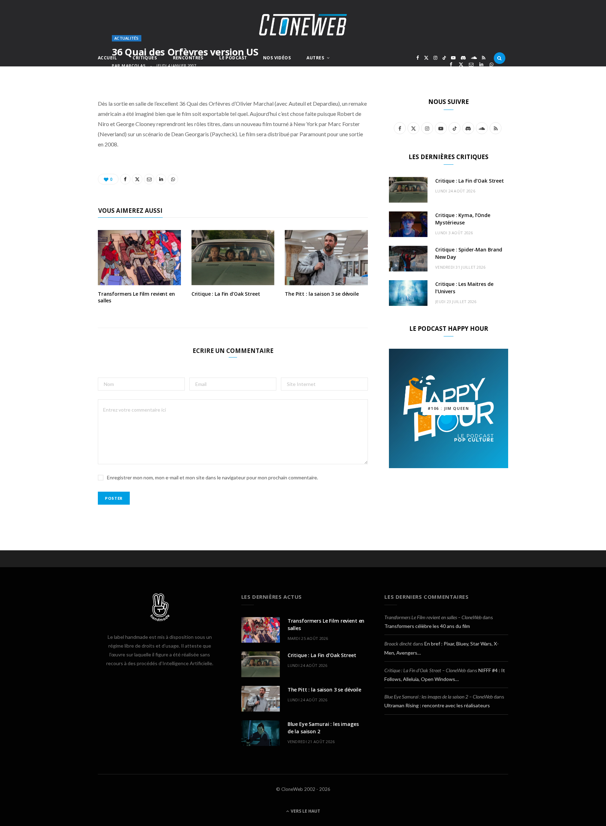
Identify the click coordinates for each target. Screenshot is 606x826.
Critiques (145, 58)
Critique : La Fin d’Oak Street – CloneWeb (425, 670)
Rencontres (188, 58)
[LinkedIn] (481, 64)
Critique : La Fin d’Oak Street (225, 293)
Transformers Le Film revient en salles (136, 297)
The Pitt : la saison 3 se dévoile (321, 293)
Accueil (107, 58)
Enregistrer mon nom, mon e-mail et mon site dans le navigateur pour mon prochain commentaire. (212, 477)
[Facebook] (450, 64)
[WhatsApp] (491, 64)
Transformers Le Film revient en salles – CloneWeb (433, 617)
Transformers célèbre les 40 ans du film (427, 626)
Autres (315, 58)
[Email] (471, 64)
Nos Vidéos (277, 58)
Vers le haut (305, 811)
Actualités (126, 38)
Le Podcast (233, 58)
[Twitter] (461, 64)
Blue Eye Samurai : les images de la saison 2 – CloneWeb (438, 697)
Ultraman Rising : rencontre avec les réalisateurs (437, 705)
